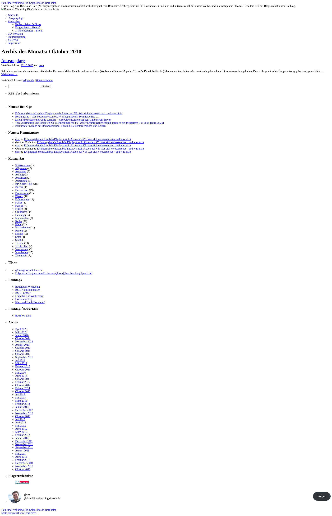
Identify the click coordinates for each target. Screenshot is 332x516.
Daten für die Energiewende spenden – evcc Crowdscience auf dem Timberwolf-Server (63, 119)
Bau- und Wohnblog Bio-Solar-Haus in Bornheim (28, 2)
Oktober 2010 (22, 469)
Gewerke (13, 39)
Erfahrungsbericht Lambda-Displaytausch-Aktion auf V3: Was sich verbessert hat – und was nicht (68, 113)
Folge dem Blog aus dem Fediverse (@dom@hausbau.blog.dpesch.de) (53, 273)
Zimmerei (20, 255)
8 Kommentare (44, 80)
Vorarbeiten (21, 252)
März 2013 (21, 400)
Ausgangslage (16, 18)
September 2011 (24, 447)
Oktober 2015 (22, 378)
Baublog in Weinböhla (27, 286)
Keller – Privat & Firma (28, 24)
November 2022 (24, 341)
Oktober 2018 (22, 350)
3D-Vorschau (15, 33)
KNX (18, 224)
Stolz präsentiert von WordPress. (19, 513)
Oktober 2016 (22, 369)
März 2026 (21, 332)
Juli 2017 (20, 360)
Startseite (13, 14)
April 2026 (21, 329)
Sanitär (19, 233)
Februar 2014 (22, 388)
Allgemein (28, 80)
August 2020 (22, 344)
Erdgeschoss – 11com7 (27, 27)
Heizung (20, 215)
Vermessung (22, 249)
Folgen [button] (321, 496)
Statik (18, 239)
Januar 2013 (22, 406)
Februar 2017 (22, 366)
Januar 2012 (22, 438)
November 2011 (24, 444)
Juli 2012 (20, 419)
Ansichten (20, 171)
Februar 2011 (22, 459)
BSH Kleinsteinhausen (27, 289)
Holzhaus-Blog (23, 299)
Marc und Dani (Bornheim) (30, 302)
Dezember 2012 (24, 410)
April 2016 (21, 375)
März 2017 (21, 363)
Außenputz (21, 180)
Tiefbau (19, 243)
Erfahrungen (22, 199)
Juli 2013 (20, 394)
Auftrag (19, 174)
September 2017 (24, 357)
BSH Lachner (22, 292)
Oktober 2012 (22, 416)
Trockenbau (21, 246)
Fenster (19, 205)
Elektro (19, 196)
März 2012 (21, 431)
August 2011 (22, 450)
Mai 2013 (20, 397)
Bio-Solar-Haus (23, 183)
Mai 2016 (20, 372)
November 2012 (24, 413)
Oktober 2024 (22, 338)
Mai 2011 (20, 453)
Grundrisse (14, 21)
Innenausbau (22, 218)
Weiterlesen (9, 74)
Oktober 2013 (22, 391)
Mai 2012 (20, 425)
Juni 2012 (20, 422)
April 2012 (21, 428)
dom (41, 65)
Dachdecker (21, 190)
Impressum (14, 43)
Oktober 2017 (22, 353)
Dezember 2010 (24, 462)
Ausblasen (21, 177)
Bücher (19, 186)
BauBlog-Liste (23, 315)
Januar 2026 (22, 335)
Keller (18, 221)
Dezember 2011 (24, 441)
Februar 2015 (22, 382)
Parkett (19, 230)
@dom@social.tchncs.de (28, 270)
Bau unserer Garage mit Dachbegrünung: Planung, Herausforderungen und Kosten (60, 125)
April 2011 (21, 456)
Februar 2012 (22, 434)
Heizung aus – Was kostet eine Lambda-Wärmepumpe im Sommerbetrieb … (57, 116)
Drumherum (22, 193)
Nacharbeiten (22, 227)
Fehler (18, 202)
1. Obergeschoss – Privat (28, 30)
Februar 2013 (22, 403)
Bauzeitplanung (16, 36)
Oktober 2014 (22, 385)
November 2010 (24, 466)
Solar (18, 236)
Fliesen (19, 208)
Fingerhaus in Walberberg (29, 296)
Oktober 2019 (22, 347)
